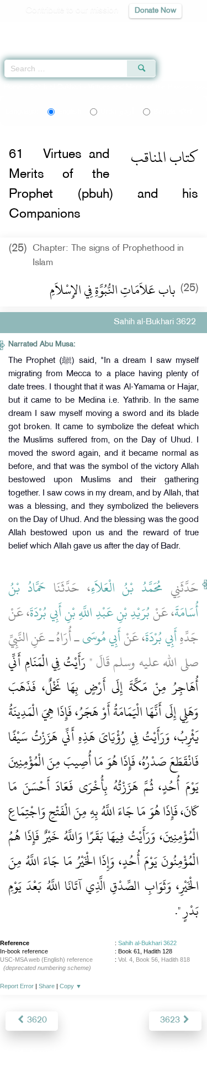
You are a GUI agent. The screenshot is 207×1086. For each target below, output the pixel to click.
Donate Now (155, 10)
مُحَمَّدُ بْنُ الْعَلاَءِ (127, 587)
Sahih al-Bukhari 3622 (147, 943)
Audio (174, 30)
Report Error (17, 986)
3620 (36, 1020)
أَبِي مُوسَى (101, 637)
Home (13, 87)
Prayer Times (130, 30)
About (12, 1054)
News (40, 1054)
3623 (171, 1020)
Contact (158, 1054)
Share (47, 986)
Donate (192, 1054)
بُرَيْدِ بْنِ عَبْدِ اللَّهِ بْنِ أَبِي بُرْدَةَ (90, 612)
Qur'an (44, 30)
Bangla (173, 111)
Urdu (117, 111)
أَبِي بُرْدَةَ (161, 637)
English (69, 111)
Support (73, 1054)
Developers (116, 1054)
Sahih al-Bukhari (55, 87)
